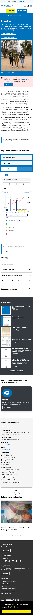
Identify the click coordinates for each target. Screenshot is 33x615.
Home (2, 15)
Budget (5, 188)
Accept (16, 611)
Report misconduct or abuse (8, 588)
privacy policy (11, 606)
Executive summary (8, 264)
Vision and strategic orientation (12, 275)
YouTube (13, 561)
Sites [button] (31, 6)
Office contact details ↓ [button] (9, 37)
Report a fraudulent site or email (9, 591)
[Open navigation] (2, 6)
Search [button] (25, 6)
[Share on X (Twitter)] (14, 494)
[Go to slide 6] (19, 536)
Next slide (30, 511)
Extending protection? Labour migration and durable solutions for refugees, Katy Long (21, 350)
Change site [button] (21, 1)
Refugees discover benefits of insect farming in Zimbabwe (15, 529)
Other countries (17, 15)
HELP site (24, 79)
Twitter (9, 561)
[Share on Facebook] (18, 494)
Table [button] (24, 169)
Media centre (4, 586)
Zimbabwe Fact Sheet (18, 317)
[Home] (9, 6)
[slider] (7, 216)
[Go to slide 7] (20, 536)
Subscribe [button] (5, 573)
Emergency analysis (8, 270)
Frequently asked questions (8, 581)
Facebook (2, 561)
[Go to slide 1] (11, 536)
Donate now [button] (6, 550)
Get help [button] (23, 11)
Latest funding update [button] (9, 33)
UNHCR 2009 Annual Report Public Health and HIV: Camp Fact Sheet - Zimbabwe (22, 339)
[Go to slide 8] (22, 536)
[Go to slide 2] (13, 536)
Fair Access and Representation (12, 281)
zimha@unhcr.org (5, 449)
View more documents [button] (16, 370)
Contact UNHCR (5, 584)
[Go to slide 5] (17, 536)
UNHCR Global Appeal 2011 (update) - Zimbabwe (20, 328)
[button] (3, 175)
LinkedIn (20, 561)
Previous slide (2, 511)
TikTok (16, 561)
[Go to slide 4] (16, 536)
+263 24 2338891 (5, 444)
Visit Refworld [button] (8, 407)
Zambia (7, 141)
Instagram (6, 561)
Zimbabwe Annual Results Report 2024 (21, 307)
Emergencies (9, 15)
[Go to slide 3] (14, 536)
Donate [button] (28, 6)
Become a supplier (6, 593)
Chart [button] (9, 169)
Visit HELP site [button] (9, 84)
